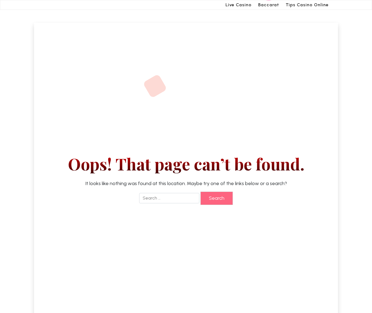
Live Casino (238, 4)
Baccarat (268, 4)
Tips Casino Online (307, 4)
